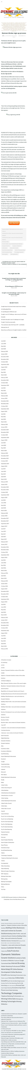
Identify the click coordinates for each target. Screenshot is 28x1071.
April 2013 (3, 612)
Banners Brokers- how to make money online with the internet (12, 230)
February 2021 (4, 424)
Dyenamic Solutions (20, 25)
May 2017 (3, 534)
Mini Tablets (4, 774)
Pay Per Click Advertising (20, 250)
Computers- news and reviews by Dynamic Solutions (13, 727)
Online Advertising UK (19, 27)
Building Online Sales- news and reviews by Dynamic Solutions (14, 24)
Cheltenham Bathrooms (6, 1013)
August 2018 (4, 497)
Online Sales (4, 247)
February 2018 (4, 513)
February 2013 (4, 617)
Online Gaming (4, 798)
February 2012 (4, 648)
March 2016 (4, 570)
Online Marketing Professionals (8, 800)
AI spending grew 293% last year (14, 286)
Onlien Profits (4, 785)
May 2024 (3, 346)
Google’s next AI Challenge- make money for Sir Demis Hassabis (14, 293)
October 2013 (4, 596)
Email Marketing (5, 753)
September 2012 (5, 630)
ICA (2, 1028)
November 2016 (5, 549)
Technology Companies (18, 252)
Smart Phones (4, 845)
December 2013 (5, 591)
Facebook (3, 759)
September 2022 (5, 385)
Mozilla (2, 779)
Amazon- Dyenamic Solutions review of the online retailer (12, 923)
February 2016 (4, 573)
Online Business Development (8, 792)
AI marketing (4, 662)
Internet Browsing (7, 27)
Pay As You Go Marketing (7, 819)
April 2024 (3, 348)
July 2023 (3, 369)
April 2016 (3, 568)
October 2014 (4, 586)
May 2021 (3, 416)
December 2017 (5, 518)
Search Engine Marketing (7, 839)
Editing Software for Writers (7, 1051)
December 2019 (5, 455)
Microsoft (3, 772)
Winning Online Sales (16, 30)
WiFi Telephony (4, 873)
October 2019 (4, 461)
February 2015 (4, 581)
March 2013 (4, 614)
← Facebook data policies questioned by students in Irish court (13, 262)
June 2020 (3, 445)
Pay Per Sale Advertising (17, 29)
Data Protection (5, 735)
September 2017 (5, 523)
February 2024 (4, 351)
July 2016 (3, 560)
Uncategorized (5, 30)
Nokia (2, 782)
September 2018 (5, 494)
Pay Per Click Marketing (6, 824)
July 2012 (3, 635)
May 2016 (3, 565)
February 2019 (4, 481)
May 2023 (3, 372)
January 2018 (4, 515)
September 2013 (5, 599)
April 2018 (3, 508)
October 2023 (4, 361)
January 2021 (4, 427)
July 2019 (3, 468)
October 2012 (4, 628)
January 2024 (4, 354)
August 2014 (4, 588)
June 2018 (3, 502)
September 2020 (5, 437)
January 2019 (4, 484)
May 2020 (3, 448)
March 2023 (4, 375)
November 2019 (5, 458)
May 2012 (3, 641)
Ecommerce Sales (8, 26)
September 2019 (5, 463)
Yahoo (2, 886)
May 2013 (3, 609)
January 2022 (4, 398)
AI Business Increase (6, 659)
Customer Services (5, 730)
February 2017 (4, 541)
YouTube (3, 889)
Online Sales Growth (14, 247)
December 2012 (5, 622)
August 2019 (4, 466)
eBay (2, 746)
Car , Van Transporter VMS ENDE (9, 1030)
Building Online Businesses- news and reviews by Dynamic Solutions (13, 930)
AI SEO (3, 667)
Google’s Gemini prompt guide (8, 322)
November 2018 (5, 489)
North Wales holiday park (7, 1047)
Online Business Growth (7, 795)
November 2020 (5, 432)
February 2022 (4, 395)
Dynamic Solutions (5, 743)
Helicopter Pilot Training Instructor (9, 1021)
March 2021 (4, 421)
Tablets (3, 852)
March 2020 (4, 450)
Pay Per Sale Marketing (6, 829)
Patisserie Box (4, 1055)
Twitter (3, 860)
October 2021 (4, 406)
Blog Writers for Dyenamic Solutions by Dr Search (12, 691)
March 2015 (4, 578)
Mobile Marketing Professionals (8, 777)
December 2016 (5, 547)
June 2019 (3, 471)
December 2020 (5, 429)
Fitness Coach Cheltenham (7, 1025)
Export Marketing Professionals (8, 756)
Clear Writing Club (5, 1041)
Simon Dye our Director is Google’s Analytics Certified (13, 330)
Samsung (3, 837)
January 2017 (4, 544)
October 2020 (4, 434)
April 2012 (3, 643)
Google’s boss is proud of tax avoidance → (14, 265)
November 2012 (5, 625)
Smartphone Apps (5, 847)
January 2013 (4, 620)
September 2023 (5, 364)
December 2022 (5, 380)
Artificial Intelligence (6, 680)
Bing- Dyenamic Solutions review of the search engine (13, 683)
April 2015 (3, 575)
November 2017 (5, 521)
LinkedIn (3, 769)
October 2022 (4, 382)
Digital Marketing (5, 738)
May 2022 (3, 390)
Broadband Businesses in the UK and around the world (14, 693)
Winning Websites (14, 254)
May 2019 (3, 474)
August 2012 (4, 633)
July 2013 (3, 604)
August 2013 (4, 601)
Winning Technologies (6, 881)
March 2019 (4, 479)
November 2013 (5, 594)
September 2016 (5, 554)
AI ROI (2, 665)
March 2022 (4, 393)
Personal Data (4, 834)
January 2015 (4, 583)
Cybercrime (4, 951)
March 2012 (4, 646)
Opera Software (5, 813)
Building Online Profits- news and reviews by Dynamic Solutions (12, 234)
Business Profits (5, 241)
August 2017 (4, 526)
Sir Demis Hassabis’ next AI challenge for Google (12, 319)
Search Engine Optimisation (7, 842)
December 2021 (5, 401)
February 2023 (4, 377)
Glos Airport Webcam (6, 1017)
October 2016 (4, 552)
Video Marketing (5, 868)
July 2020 (3, 442)
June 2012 (3, 638)
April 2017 (3, 536)
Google (3, 761)
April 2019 (3, 476)
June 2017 (3, 531)
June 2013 (3, 607)
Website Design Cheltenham (8, 871)
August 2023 (4, 367)
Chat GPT (3, 725)
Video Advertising (5, 866)
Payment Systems (5, 832)
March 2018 (4, 510)
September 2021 (5, 408)
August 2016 (4, 557)
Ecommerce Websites (18, 26)
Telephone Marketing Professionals (9, 858)
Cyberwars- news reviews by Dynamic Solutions (12, 732)
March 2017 (4, 539)
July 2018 (3, 500)
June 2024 (3, 343)
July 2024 (3, 341)
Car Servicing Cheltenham (7, 1034)
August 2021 (4, 411)
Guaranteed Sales (5, 764)
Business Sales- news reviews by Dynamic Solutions (14, 25)
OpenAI (3, 811)
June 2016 (3, 562)
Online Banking (4, 790)
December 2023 (5, 356)
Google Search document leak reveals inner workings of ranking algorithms (14, 279)
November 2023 (5, 359)
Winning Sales (5, 254)
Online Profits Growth (6, 803)
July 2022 (3, 388)
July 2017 (3, 528)
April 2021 (3, 419)
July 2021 (3, 414)
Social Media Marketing (6, 850)
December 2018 (5, 487)
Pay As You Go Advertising (10, 28)
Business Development (12, 940)
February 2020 (4, 453)
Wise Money (18, 899)
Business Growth (5, 717)
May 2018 (3, 505)
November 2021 (5, 403)
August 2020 (4, 440)
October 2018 (4, 492)
